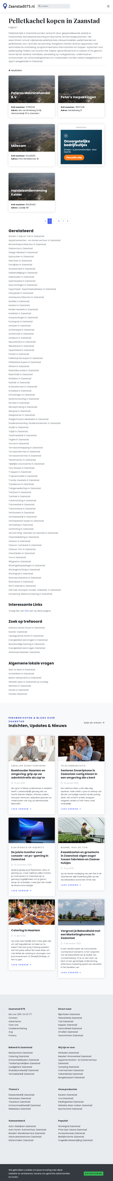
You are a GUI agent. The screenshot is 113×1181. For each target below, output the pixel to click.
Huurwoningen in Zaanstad (23, 285)
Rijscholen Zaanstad (69, 1014)
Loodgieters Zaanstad (20, 1066)
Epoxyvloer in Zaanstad (21, 256)
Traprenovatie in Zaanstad (23, 476)
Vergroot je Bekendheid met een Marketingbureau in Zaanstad (80, 934)
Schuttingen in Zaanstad (22, 394)
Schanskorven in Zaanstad (23, 386)
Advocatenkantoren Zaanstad (25, 1136)
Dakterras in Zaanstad (21, 248)
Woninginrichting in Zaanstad (24, 569)
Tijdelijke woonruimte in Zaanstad (26, 463)
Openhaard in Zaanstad (21, 350)
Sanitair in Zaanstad (19, 382)
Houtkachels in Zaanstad (22, 268)
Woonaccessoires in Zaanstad (25, 577)
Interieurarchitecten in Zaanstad (26, 297)
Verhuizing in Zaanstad (21, 524)
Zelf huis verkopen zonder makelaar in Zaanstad (34, 590)
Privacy (13, 1035)
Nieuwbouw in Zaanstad (21, 346)
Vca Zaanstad (65, 1098)
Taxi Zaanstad (65, 1021)
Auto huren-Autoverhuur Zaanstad (27, 1129)
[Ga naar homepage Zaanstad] (18, 6)
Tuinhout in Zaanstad (20, 492)
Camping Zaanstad (68, 1066)
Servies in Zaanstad (19, 402)
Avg (11, 1031)
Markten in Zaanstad (20, 685)
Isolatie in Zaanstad (19, 301)
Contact (13, 1017)
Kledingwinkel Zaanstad (71, 1101)
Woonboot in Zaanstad (21, 581)
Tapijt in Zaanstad (18, 431)
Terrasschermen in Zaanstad (24, 451)
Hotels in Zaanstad (19, 690)
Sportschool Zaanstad (70, 1108)
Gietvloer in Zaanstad (20, 260)
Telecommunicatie (73, 765)
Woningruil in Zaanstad (21, 573)
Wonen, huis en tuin (74, 847)
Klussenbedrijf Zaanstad (21, 1094)
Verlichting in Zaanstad (21, 529)
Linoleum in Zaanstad (20, 337)
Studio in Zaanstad (18, 427)
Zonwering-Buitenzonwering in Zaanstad (30, 594)
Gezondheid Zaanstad (70, 1028)
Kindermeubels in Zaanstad (23, 309)
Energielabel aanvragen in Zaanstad (28, 640)
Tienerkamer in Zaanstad (22, 459)
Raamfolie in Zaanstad (21, 374)
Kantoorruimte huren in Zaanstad (27, 627)
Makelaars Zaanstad (20, 1108)
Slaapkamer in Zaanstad (22, 415)
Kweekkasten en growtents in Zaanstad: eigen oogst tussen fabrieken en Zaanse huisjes (80, 857)
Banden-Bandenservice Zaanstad (27, 1133)
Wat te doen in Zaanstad (22, 669)
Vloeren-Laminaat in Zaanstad (25, 545)
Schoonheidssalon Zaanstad (24, 1059)
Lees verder (20, 809)
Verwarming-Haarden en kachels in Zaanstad (33, 533)
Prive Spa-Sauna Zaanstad (72, 1129)
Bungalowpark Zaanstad (71, 1077)
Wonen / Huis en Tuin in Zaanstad (26, 236)
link (27, 610)
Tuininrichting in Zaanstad (22, 500)
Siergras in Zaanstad (19, 411)
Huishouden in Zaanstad (21, 276)
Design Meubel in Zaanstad (23, 252)
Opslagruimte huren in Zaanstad (26, 635)
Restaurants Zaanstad (21, 1052)
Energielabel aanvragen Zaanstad (27, 648)
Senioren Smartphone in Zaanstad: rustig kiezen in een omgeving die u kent (79, 773)
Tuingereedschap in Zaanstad (25, 488)
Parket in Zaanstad (19, 354)
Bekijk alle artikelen (93, 722)
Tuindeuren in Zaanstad (21, 484)
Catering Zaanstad (19, 1056)
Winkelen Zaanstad (68, 1052)
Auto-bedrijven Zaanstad (22, 1126)
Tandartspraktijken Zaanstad (24, 1063)
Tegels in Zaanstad (19, 439)
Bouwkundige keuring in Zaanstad (26, 644)
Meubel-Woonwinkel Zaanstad (74, 1056)
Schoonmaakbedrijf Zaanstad (25, 1105)
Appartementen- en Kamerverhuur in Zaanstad (34, 240)
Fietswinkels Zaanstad (70, 1017)
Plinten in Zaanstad (19, 366)
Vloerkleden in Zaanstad (22, 553)
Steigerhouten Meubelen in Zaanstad (28, 419)
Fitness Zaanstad (18, 694)
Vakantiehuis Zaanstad (70, 1073)
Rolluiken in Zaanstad (20, 378)
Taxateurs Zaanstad (19, 1101)
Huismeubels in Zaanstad (22, 281)
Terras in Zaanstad (19, 443)
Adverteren (15, 1021)
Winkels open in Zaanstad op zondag (28, 681)
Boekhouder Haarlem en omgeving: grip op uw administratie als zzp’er (28, 773)
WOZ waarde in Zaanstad (22, 585)
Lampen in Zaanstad (19, 325)
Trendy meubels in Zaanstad (24, 480)
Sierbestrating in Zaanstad (23, 407)
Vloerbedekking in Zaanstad (24, 537)
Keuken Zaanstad (67, 1094)
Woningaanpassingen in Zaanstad (27, 565)
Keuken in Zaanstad (19, 305)
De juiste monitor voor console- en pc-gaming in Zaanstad (29, 855)
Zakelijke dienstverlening (28, 765)
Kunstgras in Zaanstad (21, 321)
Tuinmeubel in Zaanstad (21, 504)
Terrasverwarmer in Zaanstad (25, 455)
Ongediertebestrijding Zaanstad (75, 1140)
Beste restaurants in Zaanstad (25, 677)
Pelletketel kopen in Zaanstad (25, 362)
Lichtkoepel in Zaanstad (21, 329)
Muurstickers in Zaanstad (22, 341)
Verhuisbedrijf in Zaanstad (23, 516)
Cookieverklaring (18, 1028)
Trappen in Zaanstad (20, 472)
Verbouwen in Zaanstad (21, 512)
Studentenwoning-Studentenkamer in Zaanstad (34, 423)
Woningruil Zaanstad (69, 1126)
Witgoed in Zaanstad (20, 561)
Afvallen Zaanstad (68, 1031)
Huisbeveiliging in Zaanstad (23, 272)
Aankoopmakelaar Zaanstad (24, 652)
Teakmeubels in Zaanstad (22, 435)
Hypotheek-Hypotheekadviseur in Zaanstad (32, 289)
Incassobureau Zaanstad (71, 1133)
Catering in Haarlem (25, 930)
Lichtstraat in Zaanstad (21, 333)
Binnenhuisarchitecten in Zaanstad (27, 244)
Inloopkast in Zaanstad (21, 293)
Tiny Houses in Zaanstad (21, 468)
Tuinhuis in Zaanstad (19, 496)
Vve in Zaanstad (17, 557)
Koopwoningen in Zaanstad (23, 317)
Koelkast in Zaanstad (20, 313)
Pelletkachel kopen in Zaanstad (26, 358)
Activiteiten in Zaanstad (21, 673)
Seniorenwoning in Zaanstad (24, 398)
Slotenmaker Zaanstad (21, 1140)
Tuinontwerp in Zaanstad (22, 508)
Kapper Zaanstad (67, 1024)
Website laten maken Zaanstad (75, 1105)
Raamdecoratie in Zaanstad (24, 370)
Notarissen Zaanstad (20, 1098)
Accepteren (93, 1173)
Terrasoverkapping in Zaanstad (26, 447)
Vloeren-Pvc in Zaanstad (22, 549)
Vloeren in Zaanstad (19, 541)
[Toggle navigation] (108, 6)
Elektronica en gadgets (27, 847)
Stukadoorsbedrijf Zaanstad (23, 1070)
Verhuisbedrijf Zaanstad (21, 1073)
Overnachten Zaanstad (71, 1070)
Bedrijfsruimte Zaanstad (71, 1136)
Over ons (13, 1024)
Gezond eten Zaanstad (70, 1035)
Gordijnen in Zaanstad (20, 264)
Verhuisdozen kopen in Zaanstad (26, 520)
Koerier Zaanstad (18, 631)
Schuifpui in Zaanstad (20, 390)
